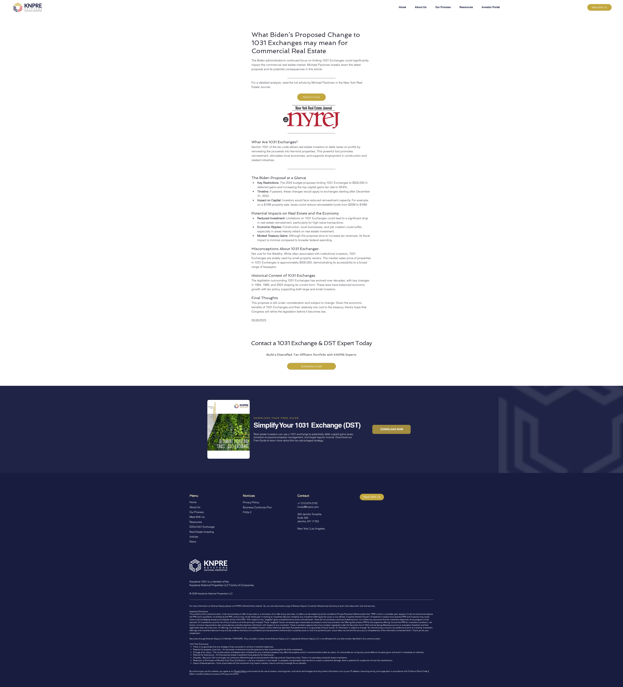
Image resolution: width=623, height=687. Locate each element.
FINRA (235, 638)
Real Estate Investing (201, 531)
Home (192, 502)
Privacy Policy (251, 502)
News (192, 541)
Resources (195, 522)
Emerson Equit (217, 606)
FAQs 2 (247, 512)
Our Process (196, 512)
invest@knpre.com (308, 506)
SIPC (241, 638)
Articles (193, 536)
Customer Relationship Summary (322, 606)
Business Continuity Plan (257, 507)
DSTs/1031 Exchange (201, 526)
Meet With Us (197, 516)
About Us (194, 507)
